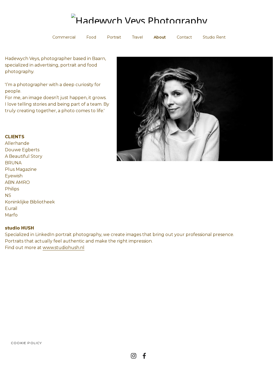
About (160, 37)
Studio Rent (214, 37)
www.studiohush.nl (63, 247)
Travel (137, 37)
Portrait (114, 37)
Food (91, 37)
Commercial (63, 37)
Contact (184, 37)
